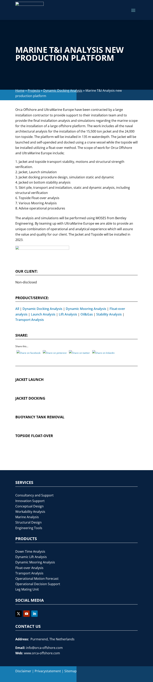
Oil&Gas (86, 314)
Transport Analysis (29, 319)
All (17, 309)
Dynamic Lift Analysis (31, 557)
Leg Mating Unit (27, 589)
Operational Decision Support (37, 584)
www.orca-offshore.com (42, 653)
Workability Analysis (30, 511)
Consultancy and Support (34, 495)
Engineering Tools (28, 528)
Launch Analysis (43, 314)
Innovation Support (30, 501)
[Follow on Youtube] (26, 613)
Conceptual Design (29, 506)
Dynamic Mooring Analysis (86, 309)
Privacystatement (48, 671)
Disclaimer (23, 671)
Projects (34, 90)
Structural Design (28, 522)
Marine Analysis (27, 517)
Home (20, 90)
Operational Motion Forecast (37, 578)
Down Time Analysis (30, 551)
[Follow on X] (18, 613)
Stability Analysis (109, 314)
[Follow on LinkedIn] (34, 613)
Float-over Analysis (29, 568)
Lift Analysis (68, 314)
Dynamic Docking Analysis (62, 90)
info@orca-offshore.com (44, 648)
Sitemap (70, 671)
